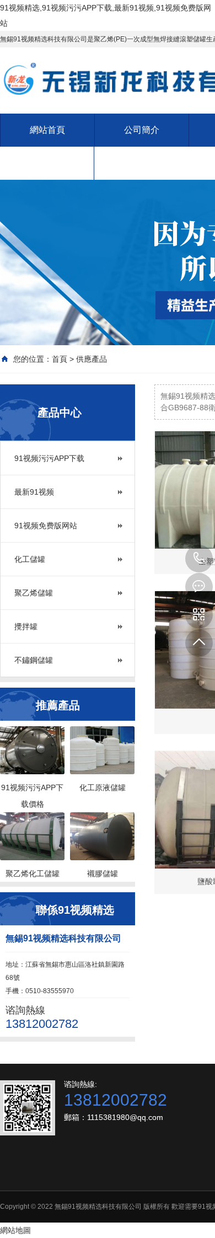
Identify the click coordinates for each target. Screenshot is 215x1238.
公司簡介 (141, 130)
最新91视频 (34, 491)
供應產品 (91, 359)
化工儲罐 (29, 559)
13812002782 (199, 558)
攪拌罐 (25, 626)
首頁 (59, 359)
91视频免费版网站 (45, 525)
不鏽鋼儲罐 (33, 660)
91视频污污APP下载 (49, 458)
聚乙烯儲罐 (33, 592)
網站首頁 (47, 130)
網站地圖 (15, 1230)
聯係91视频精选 (46, 163)
